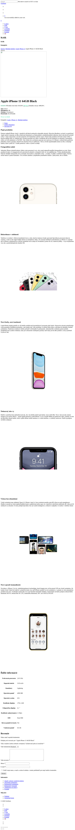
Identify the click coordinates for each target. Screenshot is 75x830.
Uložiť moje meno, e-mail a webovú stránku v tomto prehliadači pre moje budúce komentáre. (30, 770)
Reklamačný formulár (10, 786)
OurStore (3, 3)
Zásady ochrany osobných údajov (14, 781)
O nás (6, 27)
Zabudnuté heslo (9, 798)
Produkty (7, 30)
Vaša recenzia (5, 760)
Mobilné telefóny (10, 49)
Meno (3, 763)
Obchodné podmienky (10, 782)
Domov (3, 49)
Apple (17, 49)
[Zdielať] (5, 827)
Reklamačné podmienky (11, 784)
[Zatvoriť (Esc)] (7, 827)
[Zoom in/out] (1, 827)
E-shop (6, 24)
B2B (5, 25)
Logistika (7, 29)
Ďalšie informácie (9, 124)
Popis (6, 123)
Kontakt (6, 32)
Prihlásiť (6, 796)
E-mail (3, 767)
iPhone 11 (22, 49)
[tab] (39, 123)
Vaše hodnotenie (5, 746)
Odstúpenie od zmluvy (10, 787)
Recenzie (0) (8, 126)
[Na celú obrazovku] (3, 827)
